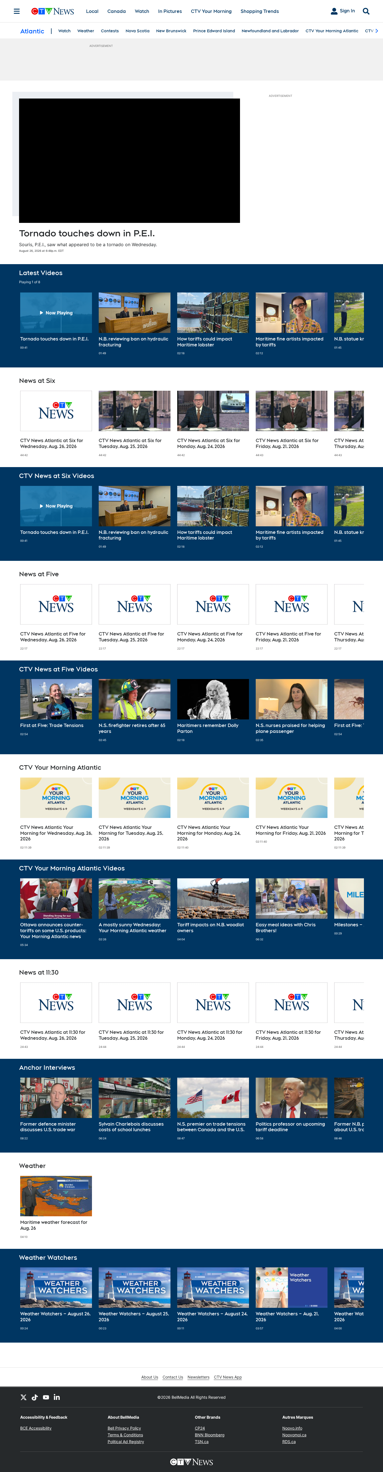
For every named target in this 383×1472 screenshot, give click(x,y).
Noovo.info (292, 1428)
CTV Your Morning (211, 11)
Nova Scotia (137, 31)
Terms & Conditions (125, 1434)
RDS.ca (289, 1441)
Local (92, 11)
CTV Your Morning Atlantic (332, 31)
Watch (142, 11)
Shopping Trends (260, 11)
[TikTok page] (34, 1397)
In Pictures (170, 11)
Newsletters (198, 1377)
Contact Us (173, 1377)
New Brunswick (171, 31)
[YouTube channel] (46, 1397)
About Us (149, 1377)
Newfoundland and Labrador (270, 31)
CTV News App (228, 1377)
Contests (110, 31)
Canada (116, 11)
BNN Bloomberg (210, 1434)
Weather (85, 31)
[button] (353, 323)
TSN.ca (202, 1441)
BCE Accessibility (36, 1428)
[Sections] (16, 11)
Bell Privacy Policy (124, 1428)
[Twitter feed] (23, 1397)
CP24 (200, 1428)
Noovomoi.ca (294, 1434)
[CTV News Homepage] (52, 11)
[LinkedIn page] (57, 1397)
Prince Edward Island (214, 31)
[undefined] (56, 320)
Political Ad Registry (126, 1441)
